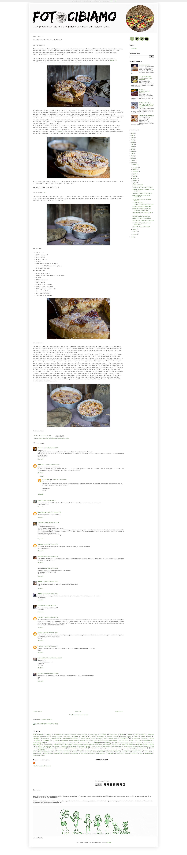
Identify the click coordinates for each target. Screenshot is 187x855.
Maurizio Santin (113, 734)
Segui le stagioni (139, 734)
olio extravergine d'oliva (63, 750)
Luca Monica (45, 479)
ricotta (67, 438)
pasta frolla (126, 750)
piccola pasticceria (66, 751)
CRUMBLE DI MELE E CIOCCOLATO (142, 193)
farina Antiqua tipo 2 (58, 744)
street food (134, 753)
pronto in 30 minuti (126, 751)
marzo (134, 229)
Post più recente (38, 711)
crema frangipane (103, 740)
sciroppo (39, 753)
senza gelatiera (74, 753)
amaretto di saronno (57, 736)
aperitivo (84, 736)
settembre (135, 171)
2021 (132, 144)
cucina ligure (38, 743)
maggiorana (135, 748)
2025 (132, 135)
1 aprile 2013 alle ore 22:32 (59, 479)
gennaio (135, 234)
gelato (113, 746)
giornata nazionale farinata (130, 746)
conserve (38, 740)
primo (117, 752)
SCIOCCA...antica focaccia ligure (141, 216)
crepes (131, 740)
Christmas (48, 734)
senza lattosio (101, 753)
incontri (57, 748)
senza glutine (84, 753)
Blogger (109, 842)
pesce (34, 752)
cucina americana (148, 740)
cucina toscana (83, 742)
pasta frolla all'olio (136, 750)
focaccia (88, 746)
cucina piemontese (62, 742)
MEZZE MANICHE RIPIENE (146, 116)
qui (44, 192)
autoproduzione (100, 736)
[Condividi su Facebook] (61, 436)
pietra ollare (75, 751)
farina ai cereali (68, 744)
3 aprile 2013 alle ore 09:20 (54, 658)
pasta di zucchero (102, 750)
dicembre (135, 164)
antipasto (75, 736)
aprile (134, 183)
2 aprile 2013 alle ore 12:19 (50, 556)
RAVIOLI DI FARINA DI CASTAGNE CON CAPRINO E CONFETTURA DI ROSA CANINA (146, 105)
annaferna (40, 522)
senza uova (111, 753)
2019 (132, 149)
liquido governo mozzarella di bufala (110, 748)
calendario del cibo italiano (70, 738)
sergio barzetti (120, 753)
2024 (132, 137)
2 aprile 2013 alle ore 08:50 (51, 544)
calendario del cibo (56, 738)
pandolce (75, 750)
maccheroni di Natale (125, 748)
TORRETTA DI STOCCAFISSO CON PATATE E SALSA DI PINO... (141, 209)
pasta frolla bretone (147, 750)
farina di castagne (89, 744)
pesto (40, 752)
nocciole (52, 750)
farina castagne (78, 744)
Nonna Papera (42, 512)
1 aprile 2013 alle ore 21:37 (52, 464)
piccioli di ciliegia (56, 751)
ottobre (135, 169)
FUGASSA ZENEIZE (137, 185)
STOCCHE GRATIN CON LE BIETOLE (142, 187)
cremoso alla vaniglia (123, 740)
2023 (132, 140)
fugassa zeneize (106, 746)
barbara (40, 632)
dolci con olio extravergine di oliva (124, 743)
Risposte (42, 476)
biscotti (116, 736)
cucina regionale (73, 743)
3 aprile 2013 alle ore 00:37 (51, 646)
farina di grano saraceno (127, 744)
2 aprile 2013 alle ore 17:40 (51, 617)
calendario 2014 (45, 738)
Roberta (40, 581)
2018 (132, 151)
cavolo (105, 738)
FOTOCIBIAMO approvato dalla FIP (141, 206)
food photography (53, 438)
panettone (87, 750)
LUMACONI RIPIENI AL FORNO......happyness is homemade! (145, 78)
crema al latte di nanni (92, 740)
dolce (44, 438)
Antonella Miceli (42, 658)
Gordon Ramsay (93, 734)
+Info (111, 1)
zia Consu (40, 448)
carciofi (93, 738)
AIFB (34, 734)
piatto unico (47, 752)
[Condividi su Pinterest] (63, 436)
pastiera (63, 438)
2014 (132, 160)
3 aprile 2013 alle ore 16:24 (51, 673)
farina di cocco (107, 744)
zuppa (42, 755)
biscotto (136, 736)
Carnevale (40, 734)
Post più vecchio (119, 711)
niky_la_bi (40, 673)
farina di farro (116, 744)
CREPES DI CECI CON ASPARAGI (141, 218)
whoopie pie (36, 755)
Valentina (40, 556)
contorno (57, 740)
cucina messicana (52, 742)
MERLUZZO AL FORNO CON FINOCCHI (143, 220)
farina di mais (138, 744)
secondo (57, 753)
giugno (135, 178)
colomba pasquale (136, 738)
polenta (96, 752)
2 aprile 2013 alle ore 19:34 (50, 632)
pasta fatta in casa (115, 750)
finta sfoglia (81, 746)
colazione (124, 738)
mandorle (144, 748)
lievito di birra (73, 748)
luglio (134, 176)
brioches (143, 736)
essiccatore (138, 742)
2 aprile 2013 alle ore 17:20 (48, 605)
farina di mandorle (149, 744)
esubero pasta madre (47, 744)
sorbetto (127, 753)
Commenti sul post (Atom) (45, 719)
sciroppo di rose (47, 753)
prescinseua (109, 752)
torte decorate (148, 753)
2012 (132, 237)
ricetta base (146, 751)
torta (140, 753)
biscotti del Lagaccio (126, 736)
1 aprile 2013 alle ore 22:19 (51, 522)
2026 (132, 133)
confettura (151, 738)
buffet (149, 736)
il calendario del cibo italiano (45, 748)
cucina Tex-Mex (138, 740)
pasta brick (93, 750)
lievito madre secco (95, 748)
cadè (39, 605)
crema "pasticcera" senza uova (77, 740)
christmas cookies (113, 738)
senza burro (66, 753)
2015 (132, 158)
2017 (132, 153)
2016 (132, 156)
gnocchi (147, 746)
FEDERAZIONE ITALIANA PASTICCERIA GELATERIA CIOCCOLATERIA (70, 734)
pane (80, 750)
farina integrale (47, 746)
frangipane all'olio (96, 746)
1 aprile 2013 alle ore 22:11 (53, 512)
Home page (78, 711)
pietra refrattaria (84, 751)
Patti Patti (40, 617)
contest (46, 740)
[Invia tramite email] (56, 436)
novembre (135, 167)
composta (144, 738)
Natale (122, 734)
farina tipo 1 (56, 746)
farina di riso (39, 746)
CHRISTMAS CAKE (144, 65)
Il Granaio (103, 734)
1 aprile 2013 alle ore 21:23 (51, 448)
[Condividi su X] (59, 436)
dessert (40, 438)
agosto (135, 174)
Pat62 (39, 500)
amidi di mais (67, 736)
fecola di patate (64, 746)
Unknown (40, 544)
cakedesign (36, 738)
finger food (73, 746)
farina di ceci (99, 744)
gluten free (140, 746)
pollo (101, 752)
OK (115, 1)
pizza (91, 751)
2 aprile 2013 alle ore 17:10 (50, 593)
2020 (132, 147)
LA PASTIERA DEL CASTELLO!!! (141, 226)
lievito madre (84, 748)
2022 (132, 142)
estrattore (145, 742)
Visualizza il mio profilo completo (41, 766)
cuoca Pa (61, 131)
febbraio (135, 232)
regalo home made (137, 751)
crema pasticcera (113, 740)
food (47, 438)
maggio (135, 180)
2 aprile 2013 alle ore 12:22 (50, 568)
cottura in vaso (64, 740)
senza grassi (92, 753)
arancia (93, 736)
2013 (132, 162)
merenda (41, 750)
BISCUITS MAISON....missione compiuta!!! (144, 91)
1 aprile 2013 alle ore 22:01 (49, 500)
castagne (99, 738)
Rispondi (40, 459)
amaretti (47, 736)
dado (90, 742)
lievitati (64, 748)
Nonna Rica (41, 464)
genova (119, 746)
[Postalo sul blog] (57, 436)
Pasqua (59, 438)
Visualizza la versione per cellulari (78, 715)
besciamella (109, 736)
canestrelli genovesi (85, 738)
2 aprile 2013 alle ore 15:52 (50, 581)
